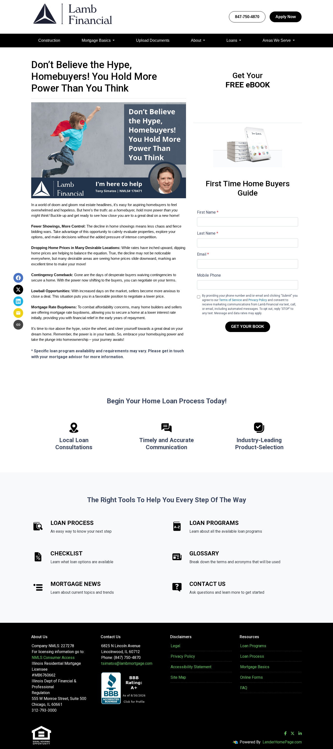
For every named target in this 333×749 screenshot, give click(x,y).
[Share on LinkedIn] (18, 301)
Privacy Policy (257, 300)
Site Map (178, 677)
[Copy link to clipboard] (18, 325)
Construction (49, 40)
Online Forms (251, 677)
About (196, 40)
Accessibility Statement (191, 667)
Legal (175, 646)
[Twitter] (292, 733)
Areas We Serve (277, 40)
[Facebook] (285, 733)
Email (203, 254)
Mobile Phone (209, 275)
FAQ (243, 688)
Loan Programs (253, 646)
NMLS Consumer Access (53, 657)
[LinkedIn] (300, 733)
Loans (232, 40)
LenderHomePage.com (282, 742)
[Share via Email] (18, 313)
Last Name (207, 233)
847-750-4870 (247, 17)
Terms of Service (230, 300)
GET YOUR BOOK (247, 326)
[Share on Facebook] (18, 278)
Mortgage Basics (97, 40)
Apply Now (285, 17)
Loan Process (252, 656)
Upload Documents (152, 40)
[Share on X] (18, 289)
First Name (207, 212)
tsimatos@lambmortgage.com (126, 663)
